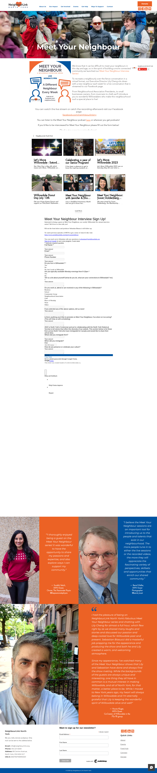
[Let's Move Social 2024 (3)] (149, 8)
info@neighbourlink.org (20, 746)
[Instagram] (139, 8)
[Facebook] (143, 8)
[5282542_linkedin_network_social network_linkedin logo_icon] (146, 8)
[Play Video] (47, 147)
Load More (78, 211)
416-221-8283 (16, 749)
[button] (43, 6)
